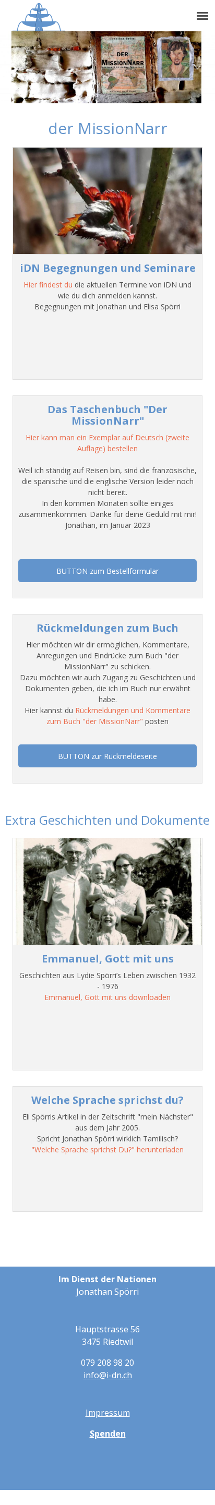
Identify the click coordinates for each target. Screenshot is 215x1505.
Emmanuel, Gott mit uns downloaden (107, 997)
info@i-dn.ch (107, 1375)
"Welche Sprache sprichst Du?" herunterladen (107, 1149)
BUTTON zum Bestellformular (107, 571)
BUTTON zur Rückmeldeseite (107, 756)
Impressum (108, 1412)
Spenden (108, 1433)
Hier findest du (49, 285)
